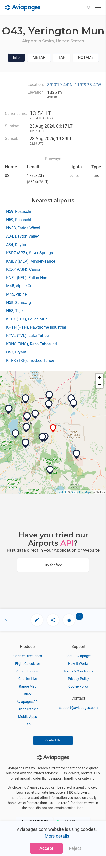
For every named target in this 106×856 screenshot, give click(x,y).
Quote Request (27, 671)
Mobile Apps (27, 717)
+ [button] (99, 377)
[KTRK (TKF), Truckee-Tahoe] (9, 409)
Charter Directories (27, 656)
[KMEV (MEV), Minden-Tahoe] (26, 428)
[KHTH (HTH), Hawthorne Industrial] (76, 454)
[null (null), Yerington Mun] (53, 428)
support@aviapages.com (78, 708)
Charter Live (27, 679)
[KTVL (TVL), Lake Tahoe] (15, 434)
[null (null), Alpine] (25, 443)
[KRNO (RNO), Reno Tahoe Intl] (25, 399)
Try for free (53, 565)
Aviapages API (28, 702)
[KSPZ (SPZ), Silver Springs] (48, 404)
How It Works (78, 664)
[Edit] (37, 620)
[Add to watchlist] (69, 620)
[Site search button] (88, 7)
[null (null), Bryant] (50, 470)
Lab (28, 724)
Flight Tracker (27, 709)
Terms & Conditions (78, 671)
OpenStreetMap (80, 492)
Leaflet (62, 492)
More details (57, 836)
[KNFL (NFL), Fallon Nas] (73, 403)
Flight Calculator (27, 664)
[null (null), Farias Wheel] (42, 437)
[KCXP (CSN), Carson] (27, 416)
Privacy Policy (78, 679)
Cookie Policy (78, 686)
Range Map (27, 686)
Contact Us (53, 740)
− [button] (99, 385)
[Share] (53, 620)
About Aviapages (78, 656)
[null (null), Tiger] (49, 395)
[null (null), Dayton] (35, 414)
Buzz (28, 694)
